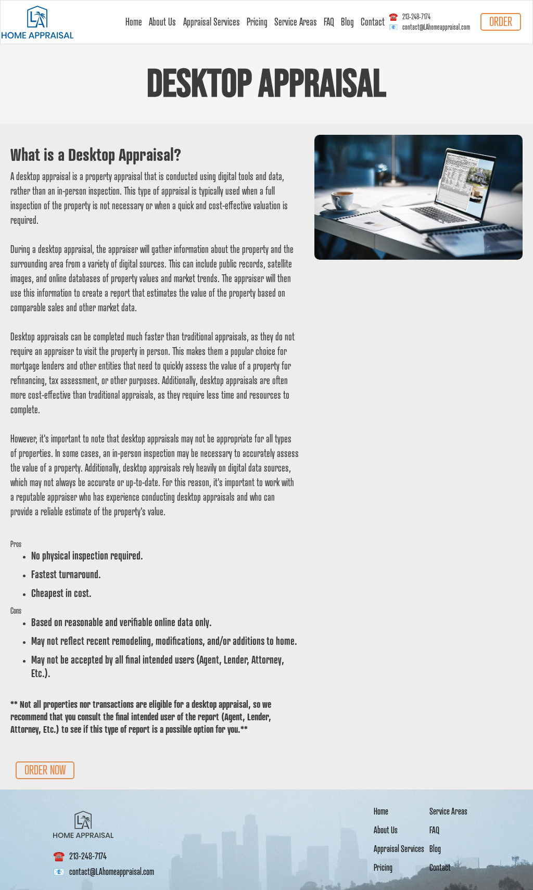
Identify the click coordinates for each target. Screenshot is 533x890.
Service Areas (295, 22)
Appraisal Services (211, 22)
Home (133, 22)
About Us (162, 22)
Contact (373, 22)
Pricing (257, 22)
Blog (347, 22)
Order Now (45, 770)
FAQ (329, 22)
